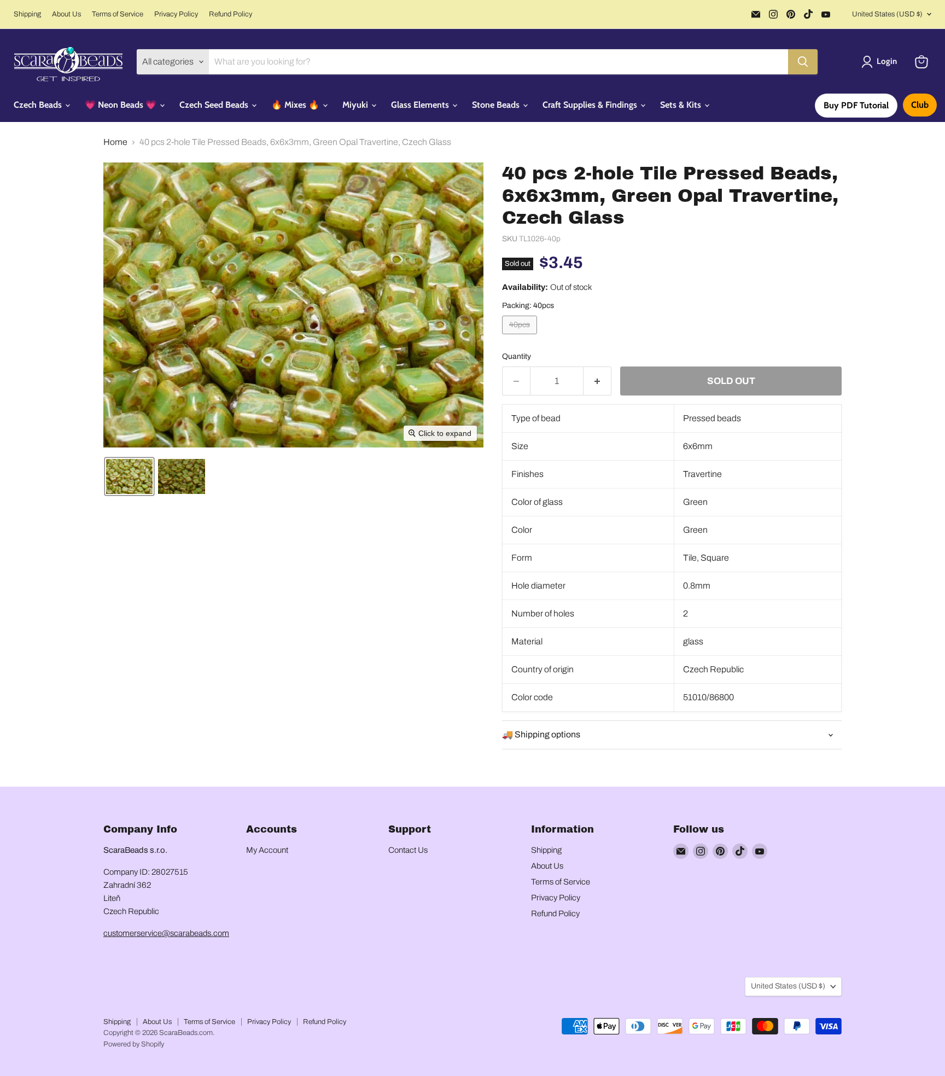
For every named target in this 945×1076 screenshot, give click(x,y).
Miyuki (356, 105)
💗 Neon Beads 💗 (122, 105)
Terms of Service (117, 14)
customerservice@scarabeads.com (166, 933)
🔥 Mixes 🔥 (296, 105)
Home (115, 142)
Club (920, 105)
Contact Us (408, 850)
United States (887, 14)
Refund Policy (230, 14)
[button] (881, 61)
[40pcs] (521, 336)
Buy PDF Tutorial (856, 105)
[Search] (803, 61)
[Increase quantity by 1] (597, 381)
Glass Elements (421, 105)
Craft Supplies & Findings (590, 105)
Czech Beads (39, 105)
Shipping (27, 14)
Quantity (516, 356)
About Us (66, 14)
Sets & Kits (681, 105)
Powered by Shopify (133, 1044)
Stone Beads (497, 105)
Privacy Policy (176, 14)
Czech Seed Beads (214, 105)
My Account (267, 850)
